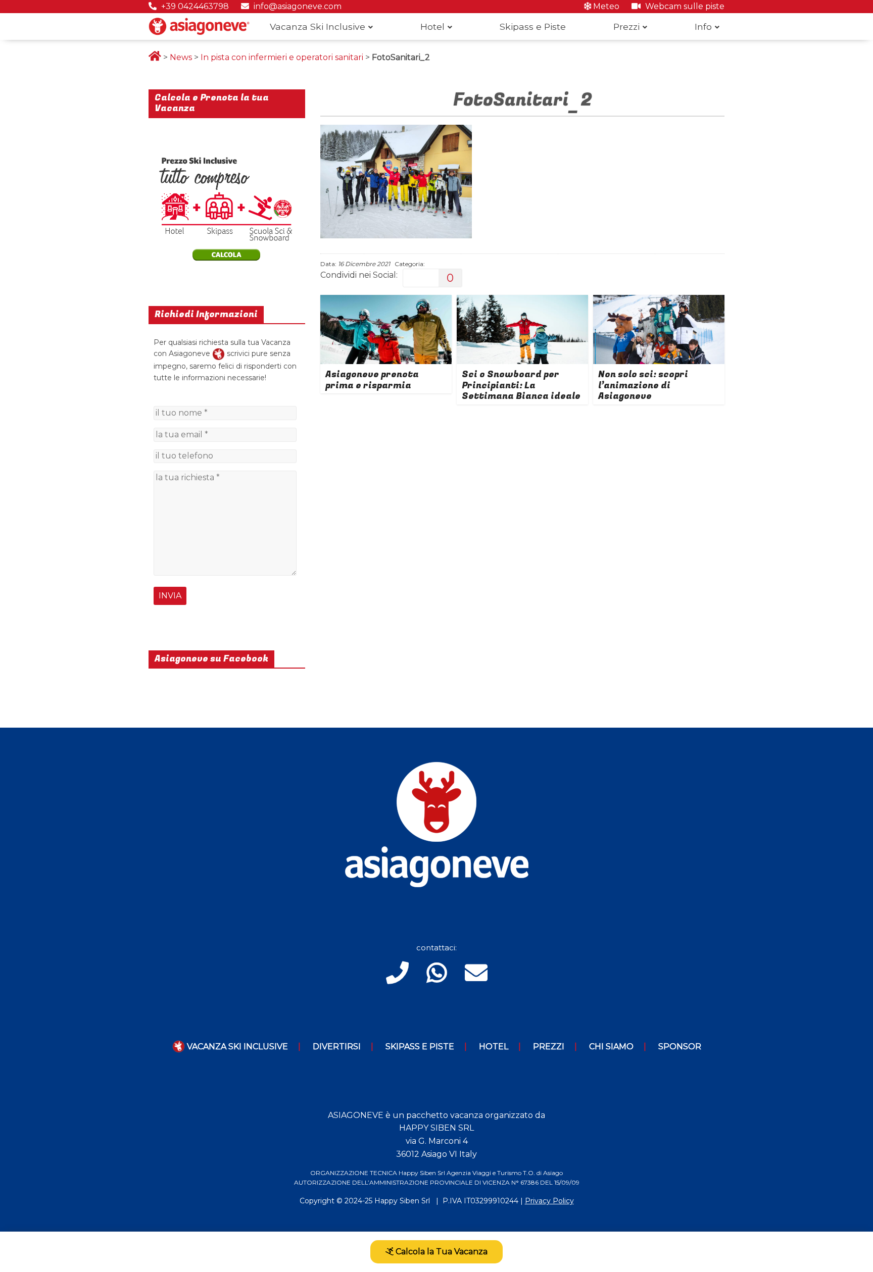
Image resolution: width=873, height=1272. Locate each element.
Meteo (605, 6)
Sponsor (679, 1046)
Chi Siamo (611, 1046)
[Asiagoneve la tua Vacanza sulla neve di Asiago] (218, 353)
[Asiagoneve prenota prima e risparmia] (386, 301)
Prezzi (626, 26)
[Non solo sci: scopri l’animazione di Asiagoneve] (658, 301)
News (181, 57)
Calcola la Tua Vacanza (441, 1251)
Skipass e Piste (533, 26)
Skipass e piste (419, 1046)
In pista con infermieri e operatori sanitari (282, 57)
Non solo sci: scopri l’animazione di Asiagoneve (643, 385)
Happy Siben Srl (402, 1200)
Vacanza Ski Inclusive (317, 26)
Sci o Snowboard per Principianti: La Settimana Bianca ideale (521, 385)
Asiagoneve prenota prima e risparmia (372, 380)
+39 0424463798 (194, 6)
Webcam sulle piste (683, 6)
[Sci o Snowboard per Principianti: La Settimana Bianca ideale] (522, 301)
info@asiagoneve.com (297, 6)
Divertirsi (337, 1046)
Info (703, 26)
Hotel (432, 26)
